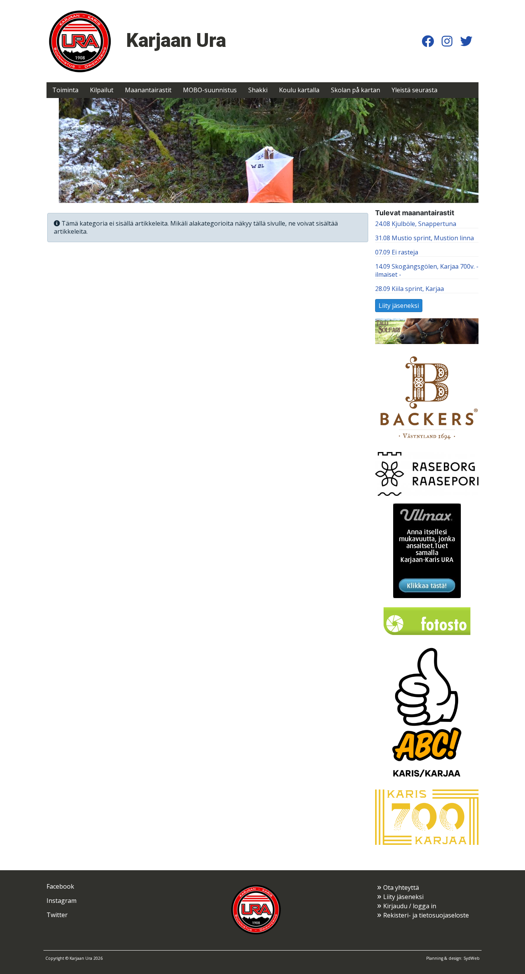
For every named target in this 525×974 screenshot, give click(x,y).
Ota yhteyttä (401, 887)
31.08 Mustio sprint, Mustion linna (424, 238)
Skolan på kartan (355, 90)
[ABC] (426, 712)
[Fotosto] (427, 620)
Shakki (257, 90)
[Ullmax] (427, 550)
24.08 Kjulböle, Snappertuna (415, 223)
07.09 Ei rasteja (396, 252)
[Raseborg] (426, 473)
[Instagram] (447, 41)
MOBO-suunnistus (210, 90)
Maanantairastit (148, 90)
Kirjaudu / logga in (409, 906)
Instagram (61, 900)
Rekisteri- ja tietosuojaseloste (426, 915)
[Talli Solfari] (426, 330)
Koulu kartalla (299, 90)
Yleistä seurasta (414, 90)
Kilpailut (101, 90)
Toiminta (65, 90)
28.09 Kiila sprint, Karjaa (409, 288)
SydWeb (472, 958)
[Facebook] (428, 41)
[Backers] (426, 397)
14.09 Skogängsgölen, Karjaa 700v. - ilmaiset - (426, 270)
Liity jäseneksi (399, 305)
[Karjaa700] (426, 816)
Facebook (60, 886)
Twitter (57, 915)
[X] (466, 41)
